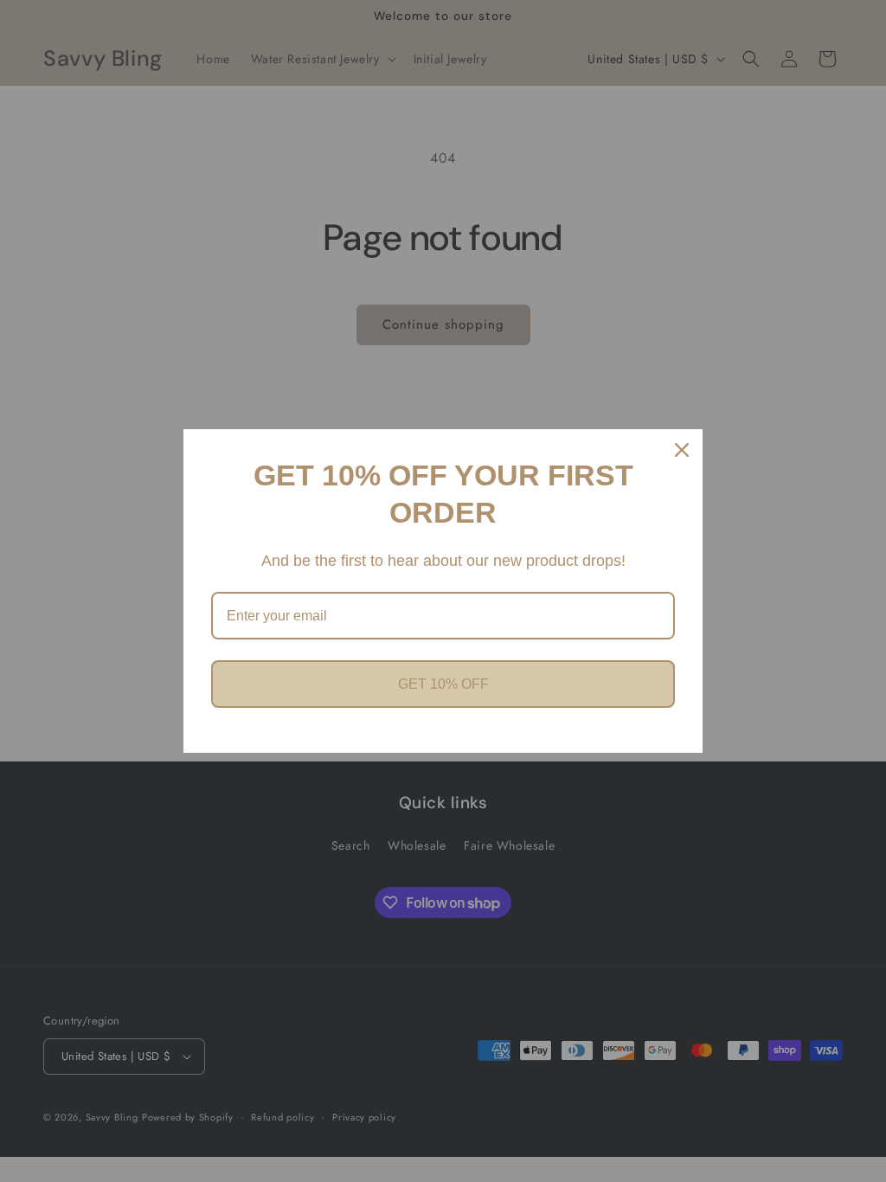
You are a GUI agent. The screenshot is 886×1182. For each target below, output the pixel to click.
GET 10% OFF (443, 684)
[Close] (682, 450)
